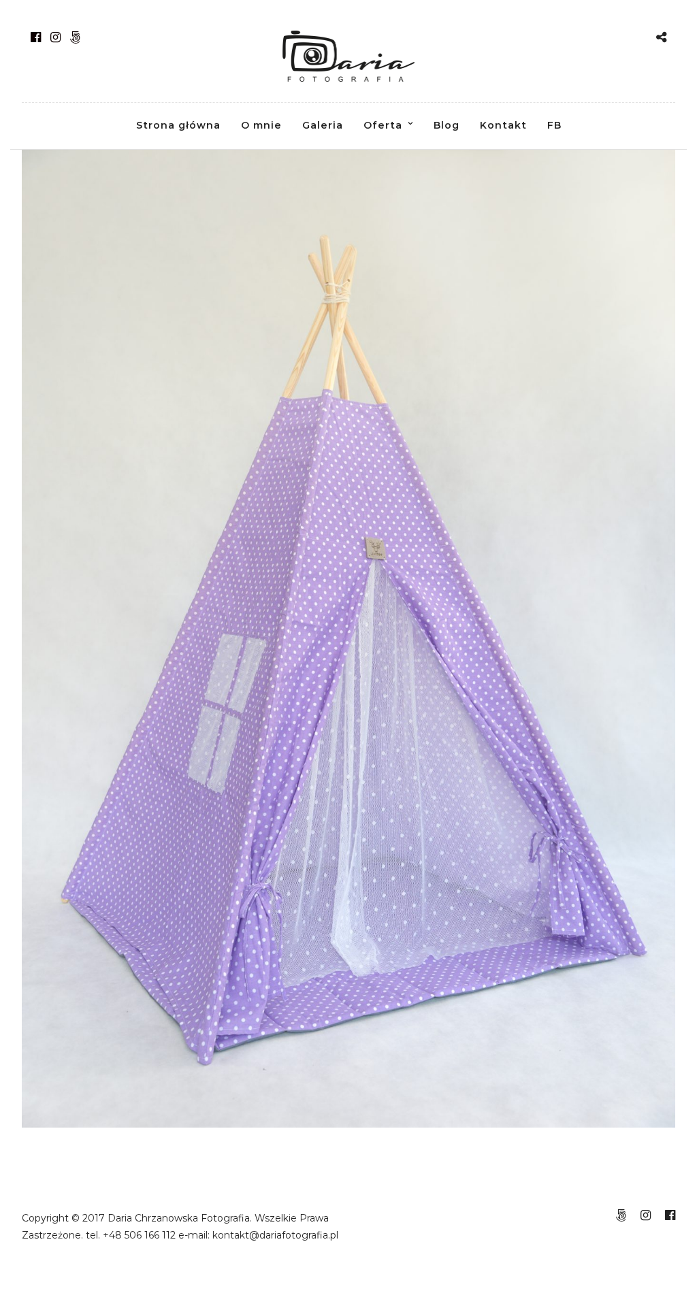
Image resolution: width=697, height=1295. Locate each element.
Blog (446, 125)
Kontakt (503, 125)
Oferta (382, 125)
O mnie (261, 125)
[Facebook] (36, 37)
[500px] (75, 37)
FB (554, 125)
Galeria (322, 125)
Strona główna (178, 125)
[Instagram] (55, 37)
